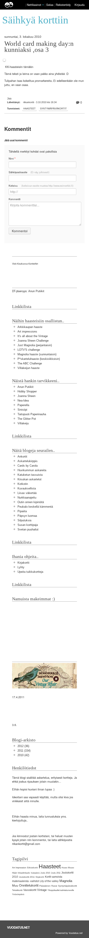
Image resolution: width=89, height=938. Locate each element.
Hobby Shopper (27, 391)
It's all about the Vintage (32, 336)
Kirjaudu (80, 5)
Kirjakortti (23, 562)
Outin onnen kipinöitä (30, 502)
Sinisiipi (22, 409)
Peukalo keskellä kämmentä (35, 506)
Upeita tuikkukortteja (30, 571)
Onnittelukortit (28, 885)
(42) (23, 755)
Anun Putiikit (36, 291)
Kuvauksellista (26, 488)
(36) (23, 746)
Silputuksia (24, 520)
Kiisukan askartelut (29, 479)
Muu (15, 885)
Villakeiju (23, 423)
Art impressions (27, 331)
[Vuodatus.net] (18, 927)
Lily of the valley (49, 881)
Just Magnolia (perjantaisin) (34, 345)
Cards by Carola (27, 465)
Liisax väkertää (27, 493)
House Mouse (68, 868)
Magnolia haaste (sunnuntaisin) (36, 354)
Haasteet (29, 108)
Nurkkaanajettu (26, 497)
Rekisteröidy (63, 5)
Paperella (23, 405)
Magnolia (65, 881)
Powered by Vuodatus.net (69, 933)
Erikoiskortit (32, 868)
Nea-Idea (23, 400)
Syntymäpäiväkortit (53, 108)
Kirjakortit (40, 877)
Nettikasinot (34, 5)
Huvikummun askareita (31, 470)
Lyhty (20, 567)
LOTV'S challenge (28, 349)
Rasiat (54, 886)
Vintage (42, 890)
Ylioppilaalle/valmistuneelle (61, 890)
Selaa (50, 5)
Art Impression (19, 867)
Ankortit (22, 456)
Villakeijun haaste (28, 368)
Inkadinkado (24, 873)
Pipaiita (22, 511)
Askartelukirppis (27, 461)
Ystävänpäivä (18, 894)
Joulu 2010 (45, 873)
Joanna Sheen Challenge (33, 340)
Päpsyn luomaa (27, 515)
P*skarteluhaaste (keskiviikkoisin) (38, 358)
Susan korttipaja (27, 525)
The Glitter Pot (26, 418)
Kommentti (15, 199)
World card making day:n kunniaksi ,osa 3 (39, 47)
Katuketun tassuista (30, 474)
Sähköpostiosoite (29, 172)
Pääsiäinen (45, 886)
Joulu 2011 (55, 873)
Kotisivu (41, 185)
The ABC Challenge (29, 363)
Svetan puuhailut (27, 529)
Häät (14, 873)
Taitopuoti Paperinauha (31, 414)
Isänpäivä (35, 873)
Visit (25, 263)
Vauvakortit (29, 890)
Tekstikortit (17, 890)
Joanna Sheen (26, 396)
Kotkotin (22, 483)
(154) (23, 750)
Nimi (12, 158)
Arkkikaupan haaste (29, 327)
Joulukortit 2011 (27, 877)
